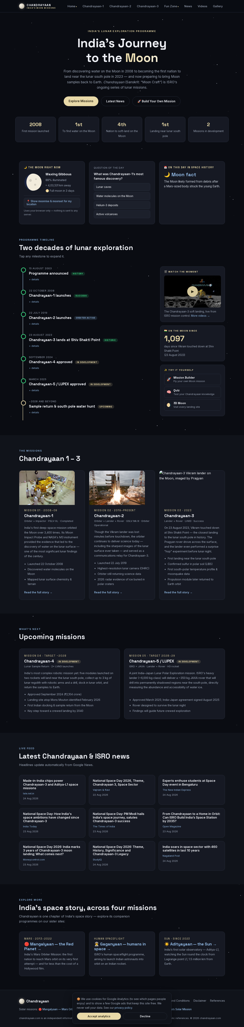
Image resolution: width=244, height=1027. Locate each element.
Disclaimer (199, 1000)
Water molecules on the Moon (114, 196)
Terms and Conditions (176, 1000)
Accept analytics (99, 1016)
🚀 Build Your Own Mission (156, 101)
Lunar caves (103, 186)
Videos (202, 6)
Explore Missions (81, 101)
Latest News (115, 101)
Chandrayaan (37, 1001)
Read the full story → (38, 592)
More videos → (200, 315)
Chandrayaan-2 (120, 6)
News (188, 6)
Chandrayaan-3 (148, 6)
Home (71, 6)
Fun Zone (170, 6)
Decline (145, 1016)
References (217, 1000)
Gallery (218, 6)
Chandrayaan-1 (93, 6)
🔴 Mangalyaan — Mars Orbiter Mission (63, 1009)
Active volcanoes (107, 214)
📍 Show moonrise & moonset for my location (49, 203)
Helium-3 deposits (107, 205)
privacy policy (123, 1007)
